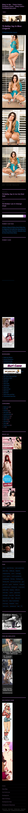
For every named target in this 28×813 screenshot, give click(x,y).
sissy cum (5, 600)
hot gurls (21, 584)
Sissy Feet (6, 392)
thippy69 (11, 603)
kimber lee (14, 587)
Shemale (5, 421)
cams (12, 573)
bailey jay (12, 570)
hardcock (15, 584)
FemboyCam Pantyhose (8, 805)
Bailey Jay (14, 184)
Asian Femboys (6, 798)
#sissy (21, 227)
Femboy (5, 410)
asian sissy (5, 570)
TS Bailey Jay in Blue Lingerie (9, 32)
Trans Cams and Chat (8, 394)
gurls (10, 584)
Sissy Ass (5, 381)
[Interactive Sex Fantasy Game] (14, 722)
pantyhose (17, 592)
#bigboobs (6, 229)
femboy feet (6, 581)
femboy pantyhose (15, 581)
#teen (11, 232)
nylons (11, 592)
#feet (6, 231)
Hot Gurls (5, 412)
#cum (5, 232)
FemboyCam (5, 795)
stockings (5, 603)
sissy (12, 598)
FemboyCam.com (7, 361)
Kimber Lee (6, 416)
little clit (17, 589)
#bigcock (9, 227)
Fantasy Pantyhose (8, 359)
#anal (17, 227)
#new (8, 232)
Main (18, 184)
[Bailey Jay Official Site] (14, 443)
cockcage (18, 573)
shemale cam (6, 598)
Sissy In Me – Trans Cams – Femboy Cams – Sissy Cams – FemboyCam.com (13, 6)
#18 (10, 229)
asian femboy (10, 568)
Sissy (4, 423)
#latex (15, 232)
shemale (17, 595)
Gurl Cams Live (6, 792)
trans (16, 603)
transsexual (13, 606)
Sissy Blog (4, 789)
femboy (13, 579)
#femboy (4, 227)
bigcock (18, 570)
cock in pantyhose (16, 576)
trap (18, 606)
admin (3, 184)
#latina (14, 227)
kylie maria (5, 589)
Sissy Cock (6, 387)
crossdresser (6, 579)
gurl (23, 581)
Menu (4, 12)
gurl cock (5, 584)
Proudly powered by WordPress (17, 810)
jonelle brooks (6, 587)
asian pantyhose (19, 568)
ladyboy (12, 589)
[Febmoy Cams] (14, 535)
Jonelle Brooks (7, 414)
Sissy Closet (6, 385)
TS (4, 427)
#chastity (20, 231)
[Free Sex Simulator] (14, 647)
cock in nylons (6, 576)
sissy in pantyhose (14, 600)
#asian (10, 231)
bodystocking (6, 573)
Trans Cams (6, 425)
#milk (13, 229)
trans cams (5, 606)
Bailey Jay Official (7, 357)
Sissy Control (6, 389)
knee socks (21, 587)
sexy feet (11, 595)
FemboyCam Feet (7, 801)
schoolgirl (5, 595)
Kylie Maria (6, 418)
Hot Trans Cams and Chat (10, 376)
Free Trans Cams (7, 363)
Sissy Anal (6, 380)
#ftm (16, 229)
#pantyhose (21, 229)
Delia (4, 408)
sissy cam (17, 598)
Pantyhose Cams (7, 378)
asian (4, 568)
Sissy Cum (6, 390)
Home (3, 786)
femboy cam (19, 579)
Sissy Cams (6, 383)
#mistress (14, 231)
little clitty (5, 592)
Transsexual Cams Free (9, 396)
